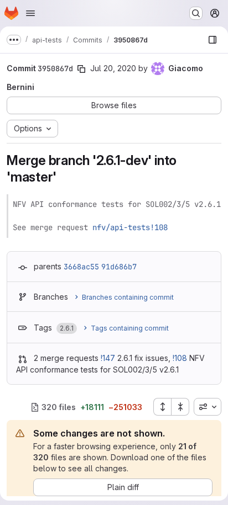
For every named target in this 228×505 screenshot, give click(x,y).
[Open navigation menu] (30, 13)
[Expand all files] (162, 407)
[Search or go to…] (196, 13)
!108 (180, 358)
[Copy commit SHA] (81, 69)
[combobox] (207, 407)
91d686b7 (119, 267)
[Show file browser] (212, 40)
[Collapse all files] (180, 407)
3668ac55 (81, 267)
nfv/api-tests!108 (130, 227)
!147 (108, 358)
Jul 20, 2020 (113, 68)
